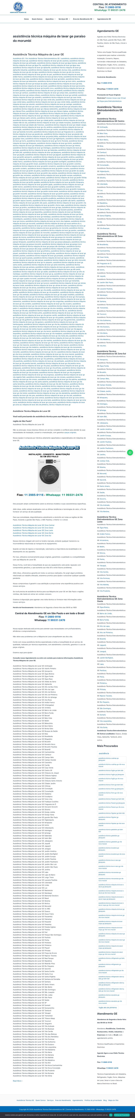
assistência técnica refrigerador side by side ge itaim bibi (111, 977)
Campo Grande (105, 385)
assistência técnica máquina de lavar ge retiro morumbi (64, 260)
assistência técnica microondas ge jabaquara (110, 873)
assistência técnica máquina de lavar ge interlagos (32, 148)
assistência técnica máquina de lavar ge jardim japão (33, 184)
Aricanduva (104, 540)
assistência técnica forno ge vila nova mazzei (111, 794)
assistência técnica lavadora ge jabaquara (109, 849)
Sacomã (103, 480)
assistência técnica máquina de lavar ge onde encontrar (34, 226)
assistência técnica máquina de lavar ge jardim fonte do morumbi (44, 180)
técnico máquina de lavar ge (59, 405)
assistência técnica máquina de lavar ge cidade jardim (33, 120)
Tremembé (104, 308)
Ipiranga (103, 410)
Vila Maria (103, 333)
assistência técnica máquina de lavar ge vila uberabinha (49, 393)
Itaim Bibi (103, 417)
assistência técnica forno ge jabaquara (111, 789)
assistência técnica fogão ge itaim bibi (111, 770)
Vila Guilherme (105, 320)
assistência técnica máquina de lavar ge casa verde (61, 97)
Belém (102, 547)
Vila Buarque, (105, 228)
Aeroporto (104, 360)
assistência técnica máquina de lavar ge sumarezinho (39, 276)
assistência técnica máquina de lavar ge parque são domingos (42, 246)
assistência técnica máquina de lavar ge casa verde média (48, 102)
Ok (111, 1115)
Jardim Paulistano (106, 448)
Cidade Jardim (105, 391)
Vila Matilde (104, 585)
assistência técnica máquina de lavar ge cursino (40, 129)
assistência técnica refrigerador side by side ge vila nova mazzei (111, 990)
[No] (133, 1115)
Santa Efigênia (105, 216)
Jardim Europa (105, 436)
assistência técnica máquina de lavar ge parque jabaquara (49, 242)
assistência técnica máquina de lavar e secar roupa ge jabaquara (111, 898)
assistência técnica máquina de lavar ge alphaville (31, 68)
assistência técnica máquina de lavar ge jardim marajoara (63, 189)
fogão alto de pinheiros (108, 1008)
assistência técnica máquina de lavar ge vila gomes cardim (35, 315)
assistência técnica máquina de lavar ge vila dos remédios (41, 308)
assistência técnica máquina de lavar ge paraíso (58, 230)
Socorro (103, 499)
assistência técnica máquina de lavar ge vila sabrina (57, 379)
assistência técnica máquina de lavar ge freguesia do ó (54, 132)
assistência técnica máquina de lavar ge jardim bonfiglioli (45, 162)
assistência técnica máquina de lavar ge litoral (65, 214)
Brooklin (103, 372)
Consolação (104, 165)
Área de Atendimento (63, 1100)
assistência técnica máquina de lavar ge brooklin (66, 86)
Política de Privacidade (122, 1115)
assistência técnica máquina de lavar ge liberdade (62, 212)
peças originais (70, 432)
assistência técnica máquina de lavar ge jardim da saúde (62, 171)
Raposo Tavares (106, 696)
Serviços (50, 1100)
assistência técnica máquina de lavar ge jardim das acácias (35, 173)
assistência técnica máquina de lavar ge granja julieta (38, 136)
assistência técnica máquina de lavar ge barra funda (43, 77)
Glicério (103, 178)
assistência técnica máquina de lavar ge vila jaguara (62, 329)
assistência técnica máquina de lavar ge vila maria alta (48, 336)
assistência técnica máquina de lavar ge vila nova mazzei (52, 354)
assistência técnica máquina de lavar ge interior (62, 146)
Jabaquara (104, 423)
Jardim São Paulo (106, 282)
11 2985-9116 (113, 7)
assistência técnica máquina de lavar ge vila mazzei (49, 345)
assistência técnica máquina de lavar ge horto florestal (47, 141)
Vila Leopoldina (105, 721)
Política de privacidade (93, 1100)
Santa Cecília (105, 209)
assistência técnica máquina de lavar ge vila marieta (32, 340)
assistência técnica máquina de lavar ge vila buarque (64, 297)
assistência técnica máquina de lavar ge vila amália (32, 290)
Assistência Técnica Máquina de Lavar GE (38, 54)
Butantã (103, 639)
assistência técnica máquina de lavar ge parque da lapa (34, 235)
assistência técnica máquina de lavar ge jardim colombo (60, 164)
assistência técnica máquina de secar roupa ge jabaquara (111, 947)
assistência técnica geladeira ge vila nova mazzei (110, 843)
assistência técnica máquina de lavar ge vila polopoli (46, 370)
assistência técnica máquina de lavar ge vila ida (42, 324)
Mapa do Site (113, 1100)
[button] (55, 19)
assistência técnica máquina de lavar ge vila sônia (31, 389)
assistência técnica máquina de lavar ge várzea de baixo (46, 285)
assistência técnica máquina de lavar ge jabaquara (42, 152)
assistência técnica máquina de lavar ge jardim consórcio (34, 166)
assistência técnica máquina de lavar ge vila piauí (31, 366)
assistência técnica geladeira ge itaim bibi (111, 830)
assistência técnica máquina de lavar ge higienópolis (45, 139)
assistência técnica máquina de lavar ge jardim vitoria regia (42, 205)
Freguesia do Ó (105, 263)
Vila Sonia (103, 727)
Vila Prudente (105, 591)
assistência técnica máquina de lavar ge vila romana (45, 377)
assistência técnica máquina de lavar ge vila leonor (32, 331)
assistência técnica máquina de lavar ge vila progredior (59, 372)
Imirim (102, 270)
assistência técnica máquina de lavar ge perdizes (60, 249)
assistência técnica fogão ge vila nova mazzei (111, 779)
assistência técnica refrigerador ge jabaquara (110, 965)
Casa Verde (104, 257)
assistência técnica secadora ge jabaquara (109, 996)
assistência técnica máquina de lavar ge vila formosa (63, 313)
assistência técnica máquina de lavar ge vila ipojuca (48, 327)
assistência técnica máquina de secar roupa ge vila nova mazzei (111, 953)
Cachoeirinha (105, 251)
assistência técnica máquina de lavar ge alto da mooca (59, 72)
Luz (101, 190)
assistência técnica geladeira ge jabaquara (109, 836)
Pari (101, 197)
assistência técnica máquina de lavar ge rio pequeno (32, 262)
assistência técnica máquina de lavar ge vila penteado (44, 361)
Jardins (102, 454)
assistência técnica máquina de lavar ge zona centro (64, 398)
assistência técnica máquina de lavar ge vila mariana (61, 338)
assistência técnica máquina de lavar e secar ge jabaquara (111, 886)
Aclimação (104, 127)
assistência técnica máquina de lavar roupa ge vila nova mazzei (110, 928)
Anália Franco (105, 534)
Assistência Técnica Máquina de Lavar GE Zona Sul (32, 536)
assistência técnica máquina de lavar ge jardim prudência (34, 198)
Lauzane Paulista (106, 289)
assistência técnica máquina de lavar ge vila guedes (44, 317)
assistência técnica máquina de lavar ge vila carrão (32, 299)
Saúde (102, 492)
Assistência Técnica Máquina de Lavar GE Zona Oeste (33, 528)
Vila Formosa (105, 578)
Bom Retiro (104, 140)
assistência (65, 58)
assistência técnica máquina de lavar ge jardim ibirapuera (62, 182)
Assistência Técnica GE (25, 1100)
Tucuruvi (103, 314)
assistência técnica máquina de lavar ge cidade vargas (65, 125)
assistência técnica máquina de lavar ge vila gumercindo (54, 320)
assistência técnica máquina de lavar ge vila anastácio (39, 292)
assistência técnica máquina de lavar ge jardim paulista (48, 194)
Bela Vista (103, 133)
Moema (102, 467)
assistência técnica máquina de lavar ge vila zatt (54, 395)
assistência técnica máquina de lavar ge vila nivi (38, 352)
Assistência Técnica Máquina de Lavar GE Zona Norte (33, 533)
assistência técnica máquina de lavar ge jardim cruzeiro (48, 168)
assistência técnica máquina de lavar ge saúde (30, 272)
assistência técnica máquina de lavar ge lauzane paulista (52, 210)
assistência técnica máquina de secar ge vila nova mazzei (112, 941)
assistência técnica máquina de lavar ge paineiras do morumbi (45, 228)
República (103, 203)
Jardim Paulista (105, 442)
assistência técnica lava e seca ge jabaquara (110, 861)
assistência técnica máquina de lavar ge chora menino (57, 118)
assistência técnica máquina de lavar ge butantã (44, 90)
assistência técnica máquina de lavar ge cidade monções (49, 123)
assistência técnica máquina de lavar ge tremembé (60, 281)
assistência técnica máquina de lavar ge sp (37, 274)
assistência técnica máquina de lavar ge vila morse (32, 349)
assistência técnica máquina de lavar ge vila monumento (61, 347)
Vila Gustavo (104, 327)
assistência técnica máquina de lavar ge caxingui (54, 104)
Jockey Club (104, 461)
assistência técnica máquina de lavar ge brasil (30, 86)
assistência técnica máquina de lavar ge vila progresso (33, 375)
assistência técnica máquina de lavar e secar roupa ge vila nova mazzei (111, 904)
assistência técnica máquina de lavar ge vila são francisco (47, 384)
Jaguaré (103, 645)
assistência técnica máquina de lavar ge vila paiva (62, 356)
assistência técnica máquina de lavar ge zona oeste (37, 402)
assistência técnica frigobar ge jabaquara (108, 818)
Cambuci (103, 152)
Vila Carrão (104, 572)
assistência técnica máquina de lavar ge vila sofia (60, 386)
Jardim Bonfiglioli (106, 658)
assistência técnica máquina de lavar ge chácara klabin (60, 113)
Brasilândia (104, 244)
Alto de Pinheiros (106, 632)
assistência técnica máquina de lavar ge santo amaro (55, 267)
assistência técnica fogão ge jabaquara (111, 774)
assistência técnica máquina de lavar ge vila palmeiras (33, 359)
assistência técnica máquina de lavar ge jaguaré (43, 155)
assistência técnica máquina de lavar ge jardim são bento (54, 200)
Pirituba (103, 689)
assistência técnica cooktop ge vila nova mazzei (112, 765)
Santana (103, 301)
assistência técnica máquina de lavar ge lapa (44, 207)
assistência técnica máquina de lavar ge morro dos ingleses (47, 221)
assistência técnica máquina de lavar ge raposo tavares (54, 258)
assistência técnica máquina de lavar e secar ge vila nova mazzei (111, 892)
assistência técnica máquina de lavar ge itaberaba (38, 150)
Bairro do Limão (106, 613)
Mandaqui (103, 295)
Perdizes (103, 670)
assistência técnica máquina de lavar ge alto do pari (32, 74)
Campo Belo (104, 379)
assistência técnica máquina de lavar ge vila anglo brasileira (52, 295)
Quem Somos (41, 1100)
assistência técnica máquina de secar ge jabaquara (112, 935)
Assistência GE (18, 58)
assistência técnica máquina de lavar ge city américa (32, 127)
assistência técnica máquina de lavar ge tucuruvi (31, 283)
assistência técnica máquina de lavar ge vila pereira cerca (58, 363)
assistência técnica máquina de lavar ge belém (47, 79)
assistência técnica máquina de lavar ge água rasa (61, 65)
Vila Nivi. (103, 346)
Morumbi (103, 473)
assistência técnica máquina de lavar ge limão (30, 214)
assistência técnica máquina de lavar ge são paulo (61, 269)
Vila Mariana (104, 511)
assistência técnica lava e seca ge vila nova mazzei (111, 867)
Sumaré (102, 715)
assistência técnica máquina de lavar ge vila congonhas (43, 301)
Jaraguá (103, 651)
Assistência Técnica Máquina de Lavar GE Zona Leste (33, 530)
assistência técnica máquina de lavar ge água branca (57, 63)
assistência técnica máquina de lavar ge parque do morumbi (49, 237)
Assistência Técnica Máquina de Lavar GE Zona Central (33, 525)
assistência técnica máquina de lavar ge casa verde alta (34, 100)
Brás (101, 146)
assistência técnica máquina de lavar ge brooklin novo (33, 88)
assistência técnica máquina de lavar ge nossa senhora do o (58, 223)
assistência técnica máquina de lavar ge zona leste (32, 400)
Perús (102, 677)
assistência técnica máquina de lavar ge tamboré (55, 279)
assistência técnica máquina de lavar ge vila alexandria (57, 288)
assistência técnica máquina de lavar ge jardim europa (52, 175)
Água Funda (104, 366)
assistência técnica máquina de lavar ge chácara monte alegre (36, 116)
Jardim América (106, 429)
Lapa (101, 664)
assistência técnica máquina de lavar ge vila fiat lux (48, 311)
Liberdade (103, 184)
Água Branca (104, 607)
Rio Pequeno (104, 702)
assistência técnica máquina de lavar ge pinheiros (31, 251)
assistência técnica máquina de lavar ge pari (67, 233)
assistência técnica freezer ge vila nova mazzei (111, 808)
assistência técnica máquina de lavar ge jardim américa (54, 157)
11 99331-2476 (116, 10)
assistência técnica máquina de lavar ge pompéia (44, 256)
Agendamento (78, 1100)
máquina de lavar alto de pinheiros (35, 405)
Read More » (17, 1081)
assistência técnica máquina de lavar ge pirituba (37, 253)
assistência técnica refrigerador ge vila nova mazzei (111, 971)
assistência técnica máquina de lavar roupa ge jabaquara (110, 922)
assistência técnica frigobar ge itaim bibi (112, 813)
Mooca (102, 553)
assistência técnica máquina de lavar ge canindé (59, 95)
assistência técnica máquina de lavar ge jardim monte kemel (35, 191)
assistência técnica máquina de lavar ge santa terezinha (44, 265)
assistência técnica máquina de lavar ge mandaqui (32, 217)
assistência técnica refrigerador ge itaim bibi (111, 959)
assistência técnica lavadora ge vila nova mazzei (112, 855)
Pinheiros (103, 683)
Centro (102, 159)
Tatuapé (103, 566)
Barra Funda (104, 620)
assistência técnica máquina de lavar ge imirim (54, 143)
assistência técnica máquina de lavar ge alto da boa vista (49, 70)
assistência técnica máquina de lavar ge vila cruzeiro (52, 304)
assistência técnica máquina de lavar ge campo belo (48, 93)
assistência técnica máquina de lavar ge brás (65, 84)
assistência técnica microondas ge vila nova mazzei (111, 879)
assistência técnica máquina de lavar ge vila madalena (42, 333)
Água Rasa (104, 528)
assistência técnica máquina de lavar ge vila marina (39, 343)
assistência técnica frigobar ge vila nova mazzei (112, 824)
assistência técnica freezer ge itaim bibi (111, 799)
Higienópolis (105, 171)
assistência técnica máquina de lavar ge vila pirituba (41, 368)
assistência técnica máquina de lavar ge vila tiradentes (39, 391)
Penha (102, 559)
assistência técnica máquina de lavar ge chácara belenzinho (35, 109)
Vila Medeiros (105, 339)
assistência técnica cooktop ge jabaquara (109, 759)
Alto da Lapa (104, 626)
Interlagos (103, 404)
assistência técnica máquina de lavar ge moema (41, 219)
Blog (105, 1100)
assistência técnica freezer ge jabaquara (112, 803)
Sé (101, 222)
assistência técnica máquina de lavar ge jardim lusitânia (44, 187)
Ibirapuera (103, 398)
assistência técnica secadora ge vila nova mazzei (110, 1002)
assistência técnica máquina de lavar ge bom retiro (57, 81)
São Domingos (105, 708)
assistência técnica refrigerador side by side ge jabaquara (111, 984)
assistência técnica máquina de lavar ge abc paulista (48, 61)
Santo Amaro (105, 486)
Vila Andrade (104, 505)
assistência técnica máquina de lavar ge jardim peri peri (63, 196)
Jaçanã (102, 276)
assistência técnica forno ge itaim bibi (111, 785)
